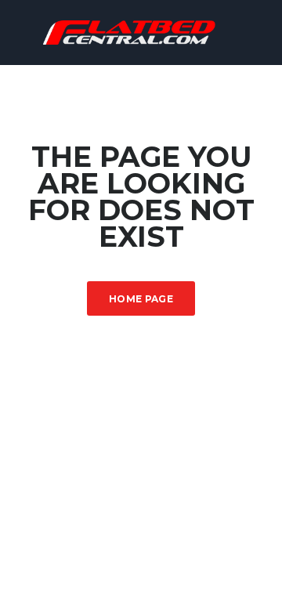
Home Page (141, 299)
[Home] (141, 31)
